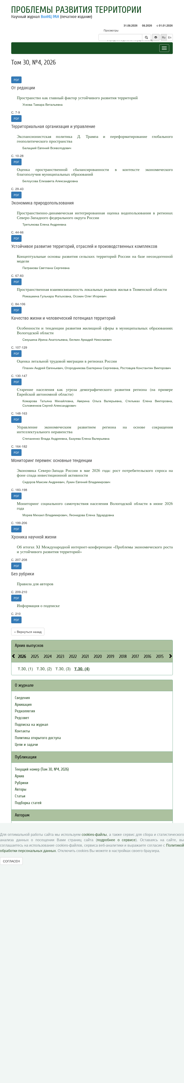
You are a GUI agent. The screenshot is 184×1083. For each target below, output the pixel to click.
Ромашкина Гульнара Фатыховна (46, 296)
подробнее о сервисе (116, 840)
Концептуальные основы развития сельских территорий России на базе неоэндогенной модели (95, 258)
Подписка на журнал (31, 724)
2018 (123, 656)
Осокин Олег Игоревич (89, 296)
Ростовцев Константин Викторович (145, 367)
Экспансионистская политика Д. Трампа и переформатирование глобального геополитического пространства (95, 139)
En (169, 37)
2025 (35, 656)
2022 (73, 656)
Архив (19, 776)
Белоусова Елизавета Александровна (50, 181)
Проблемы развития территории (76, 9)
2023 (60, 656)
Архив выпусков (29, 645)
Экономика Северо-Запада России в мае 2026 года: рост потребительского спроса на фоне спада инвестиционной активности (95, 473)
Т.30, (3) (63, 668)
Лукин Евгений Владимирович (88, 482)
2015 (160, 656)
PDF (16, 80)
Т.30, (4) (82, 669)
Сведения (22, 697)
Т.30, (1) (25, 668)
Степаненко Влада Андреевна (44, 438)
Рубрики (21, 782)
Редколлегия (25, 711)
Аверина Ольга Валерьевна (99, 401)
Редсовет (22, 717)
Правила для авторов (35, 583)
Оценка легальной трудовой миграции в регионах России (67, 361)
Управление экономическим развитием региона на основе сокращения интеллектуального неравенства (95, 429)
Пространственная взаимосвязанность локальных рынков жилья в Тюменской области (92, 289)
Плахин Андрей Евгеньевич (42, 367)
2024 (48, 656)
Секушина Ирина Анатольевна (45, 339)
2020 (98, 656)
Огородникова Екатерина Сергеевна (91, 367)
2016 (147, 656)
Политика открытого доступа (38, 737)
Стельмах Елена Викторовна (148, 401)
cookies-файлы (94, 834)
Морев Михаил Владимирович (44, 515)
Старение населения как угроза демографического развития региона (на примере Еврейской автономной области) (95, 392)
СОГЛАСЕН (11, 861)
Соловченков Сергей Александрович (49, 405)
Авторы (20, 789)
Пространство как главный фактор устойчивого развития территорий (77, 97)
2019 (110, 656)
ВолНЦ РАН (50, 16)
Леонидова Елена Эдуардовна (91, 515)
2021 (85, 656)
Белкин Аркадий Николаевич (90, 339)
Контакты (22, 731)
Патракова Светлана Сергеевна (46, 267)
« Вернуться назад (28, 631)
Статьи (20, 796)
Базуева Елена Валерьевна (89, 438)
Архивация (23, 704)
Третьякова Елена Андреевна (44, 224)
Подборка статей (28, 802)
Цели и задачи (26, 744)
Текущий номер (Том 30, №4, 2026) (42, 769)
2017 (135, 656)
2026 (22, 656)
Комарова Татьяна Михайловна (47, 401)
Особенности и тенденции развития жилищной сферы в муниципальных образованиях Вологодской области (95, 330)
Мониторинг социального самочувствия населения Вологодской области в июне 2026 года (95, 506)
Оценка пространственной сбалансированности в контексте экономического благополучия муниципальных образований (95, 172)
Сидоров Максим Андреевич (43, 482)
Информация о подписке (38, 605)
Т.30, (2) (44, 668)
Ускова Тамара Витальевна (42, 104)
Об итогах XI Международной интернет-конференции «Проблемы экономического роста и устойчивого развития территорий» (95, 549)
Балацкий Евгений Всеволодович (46, 148)
